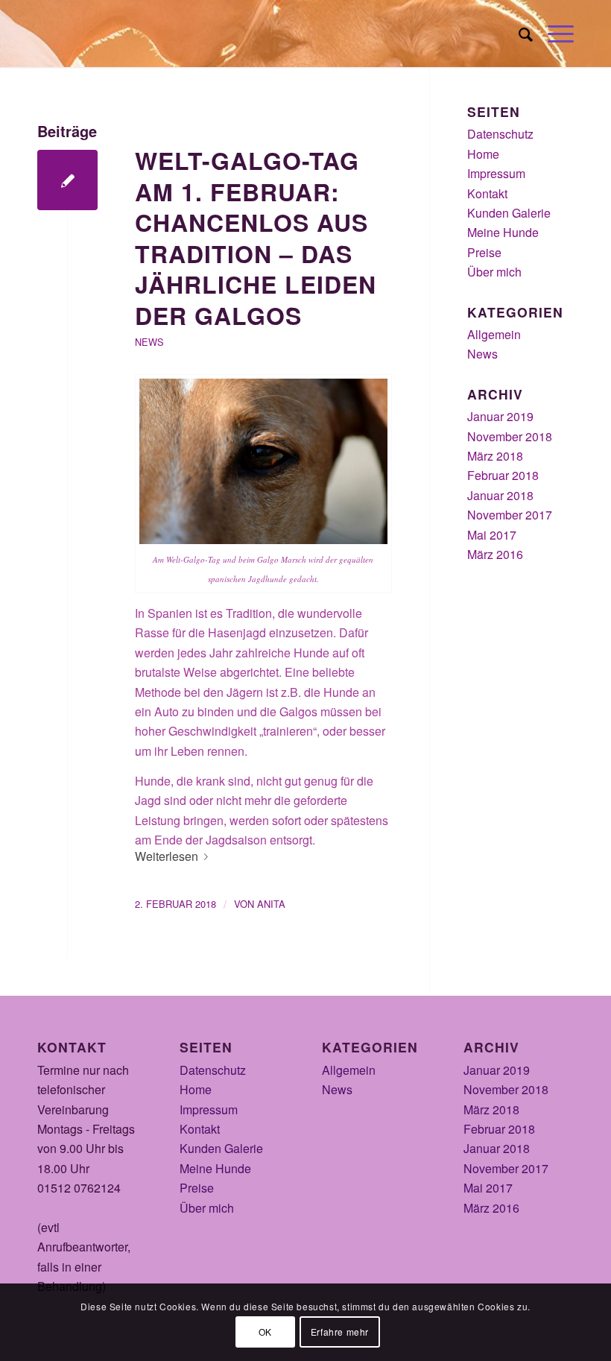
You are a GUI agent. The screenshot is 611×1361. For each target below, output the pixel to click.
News (149, 342)
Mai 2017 (491, 534)
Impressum (496, 173)
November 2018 (509, 436)
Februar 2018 (503, 475)
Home (483, 153)
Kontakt (487, 193)
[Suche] (518, 33)
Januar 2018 (500, 495)
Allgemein (494, 334)
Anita (271, 904)
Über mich (494, 271)
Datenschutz (500, 133)
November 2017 (509, 514)
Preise (484, 252)
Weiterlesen (166, 856)
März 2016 (495, 554)
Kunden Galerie (509, 212)
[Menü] (553, 33)
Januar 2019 (500, 416)
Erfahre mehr (340, 1331)
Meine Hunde (503, 232)
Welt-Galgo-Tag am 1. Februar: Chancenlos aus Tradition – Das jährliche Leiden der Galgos (255, 237)
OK (265, 1331)
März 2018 (495, 455)
